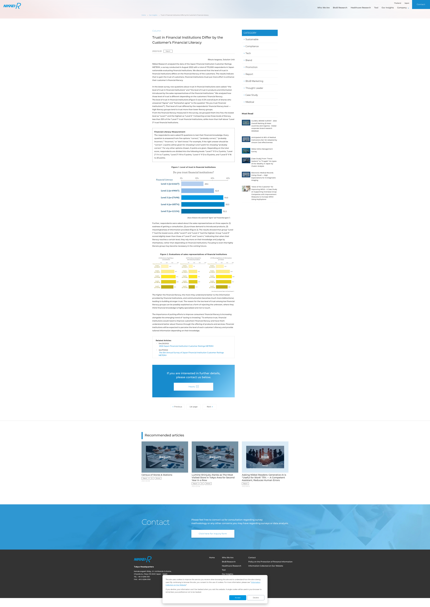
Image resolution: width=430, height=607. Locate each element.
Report (168, 51)
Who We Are (323, 8)
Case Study (251, 95)
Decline (256, 598)
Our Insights (388, 8)
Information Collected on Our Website (265, 566)
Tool (376, 8)
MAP (165, 574)
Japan (406, 3)
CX (152, 478)
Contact (421, 4)
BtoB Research (340, 8)
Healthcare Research (361, 8)
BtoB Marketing (254, 81)
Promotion (251, 67)
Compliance (252, 46)
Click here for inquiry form (213, 534)
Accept (238, 598)
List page (194, 407)
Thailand (397, 3)
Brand (248, 60)
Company (402, 8)
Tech (248, 53)
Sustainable (251, 39)
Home (212, 558)
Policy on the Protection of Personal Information (270, 562)
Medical (249, 102)
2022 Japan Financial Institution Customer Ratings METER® (186, 346)
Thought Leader (254, 88)
